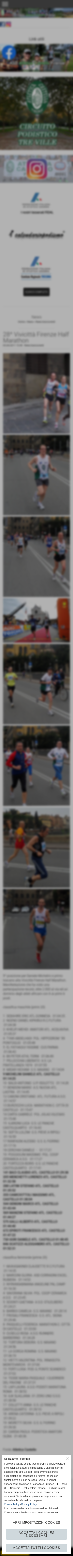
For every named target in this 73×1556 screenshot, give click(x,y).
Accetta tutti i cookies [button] (36, 1547)
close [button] (67, 1458)
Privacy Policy (29, 1504)
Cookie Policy (11, 1504)
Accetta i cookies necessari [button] (37, 1534)
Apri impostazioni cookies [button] (36, 1522)
